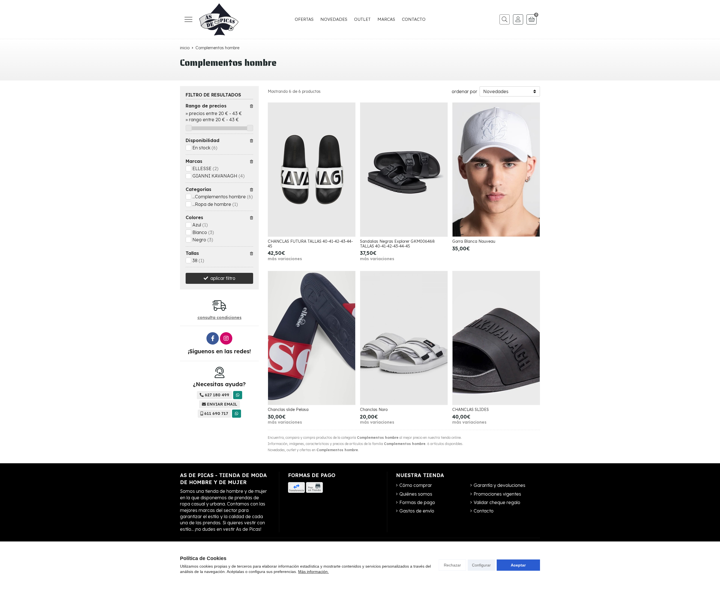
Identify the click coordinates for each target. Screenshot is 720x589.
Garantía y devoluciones (499, 485)
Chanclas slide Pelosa (288, 409)
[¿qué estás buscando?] (503, 19)
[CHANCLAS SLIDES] (496, 338)
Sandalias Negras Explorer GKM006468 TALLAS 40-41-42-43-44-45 (397, 244)
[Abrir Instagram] (226, 338)
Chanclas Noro (374, 409)
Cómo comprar (415, 485)
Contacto (484, 511)
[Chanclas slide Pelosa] (311, 338)
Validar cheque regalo (497, 502)
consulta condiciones (219, 317)
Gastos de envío (416, 511)
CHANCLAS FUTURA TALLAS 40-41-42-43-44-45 (310, 244)
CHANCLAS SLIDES (470, 409)
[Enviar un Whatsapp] (238, 395)
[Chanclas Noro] (403, 338)
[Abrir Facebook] (212, 338)
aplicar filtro (222, 278)
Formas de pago (417, 502)
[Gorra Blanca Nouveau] (496, 169)
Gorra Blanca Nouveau (473, 241)
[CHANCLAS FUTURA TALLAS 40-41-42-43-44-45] (311, 169)
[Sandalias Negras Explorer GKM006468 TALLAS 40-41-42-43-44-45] (403, 169)
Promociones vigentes (497, 494)
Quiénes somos (415, 494)
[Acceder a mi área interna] (518, 19)
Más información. (313, 571)
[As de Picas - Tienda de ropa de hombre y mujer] (218, 19)
